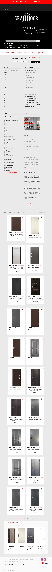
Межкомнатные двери (10, 45)
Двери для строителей (28, 139)
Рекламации (36, 6)
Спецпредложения (20, 6)
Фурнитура (25, 47)
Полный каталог (8, 43)
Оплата (31, 6)
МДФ (7, 150)
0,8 (6, 123)
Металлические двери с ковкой (30, 141)
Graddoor (33, 37)
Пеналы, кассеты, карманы (32, 104)
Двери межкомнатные (31, 89)
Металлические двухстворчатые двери (31, 146)
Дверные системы (30, 96)
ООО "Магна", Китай (28, 169)
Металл (7, 142)
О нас (13, 6)
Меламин (8, 151)
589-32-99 (29, 27)
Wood (7, 138)
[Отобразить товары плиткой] (21, 212)
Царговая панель (9, 155)
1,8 (6, 133)
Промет (28, 80)
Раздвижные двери (10, 47)
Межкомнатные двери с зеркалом (30, 144)
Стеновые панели (30, 106)
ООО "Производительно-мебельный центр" (31, 167)
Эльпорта (18, 37)
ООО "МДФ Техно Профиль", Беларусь (31, 164)
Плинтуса (28, 108)
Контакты (7, 9)
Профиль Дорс (28, 37)
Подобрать (35, 62)
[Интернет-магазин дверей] (26, 18)
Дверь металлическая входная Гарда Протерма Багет (30, 549)
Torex (27, 75)
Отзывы (42, 6)
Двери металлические (31, 70)
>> (32, 518)
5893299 (8, 564)
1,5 (6, 131)
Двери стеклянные (30, 100)
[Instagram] (42, 559)
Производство (8, 6)
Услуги (26, 6)
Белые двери (26, 149)
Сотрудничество (20, 559)
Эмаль (7, 143)
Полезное (25, 561)
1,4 (6, 130)
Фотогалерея (8, 561)
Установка (12, 559)
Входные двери (23, 45)
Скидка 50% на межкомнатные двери (11, 71)
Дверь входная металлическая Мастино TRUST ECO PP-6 (11, 549)
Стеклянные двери (34, 45)
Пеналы (19, 47)
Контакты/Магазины (16, 561)
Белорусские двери (30, 72)
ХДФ (7, 154)
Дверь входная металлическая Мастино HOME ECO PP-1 (40, 548)
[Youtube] (45, 559)
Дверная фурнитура (30, 98)
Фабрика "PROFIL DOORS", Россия (31, 159)
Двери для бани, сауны (31, 102)
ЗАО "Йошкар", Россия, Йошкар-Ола (31, 162)
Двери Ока (13, 37)
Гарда (27, 82)
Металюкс (22, 37)
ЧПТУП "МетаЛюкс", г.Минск (29, 157)
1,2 (6, 127)
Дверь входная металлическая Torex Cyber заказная (21, 549)
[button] (44, 539)
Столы (27, 110)
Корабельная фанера (10, 139)
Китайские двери (30, 87)
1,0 (6, 124)
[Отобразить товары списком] (23, 212)
